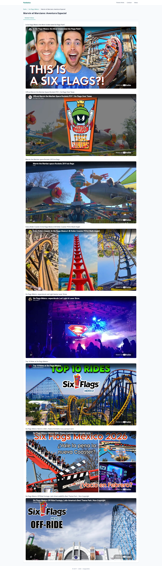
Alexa (136, 2)
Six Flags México (34, 9)
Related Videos (29, 18)
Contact (129, 2)
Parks (25, 9)
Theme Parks (120, 2)
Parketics (27, 2)
